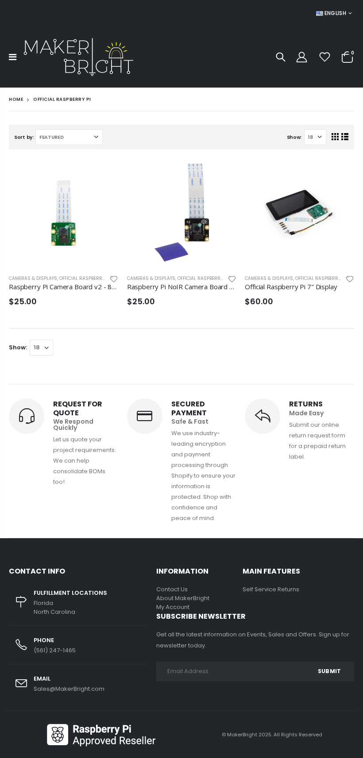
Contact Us (172, 589)
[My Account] (301, 57)
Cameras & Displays (33, 278)
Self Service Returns (271, 589)
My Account (172, 607)
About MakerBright (182, 598)
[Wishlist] (325, 57)
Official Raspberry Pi (84, 278)
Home (16, 99)
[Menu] (12, 57)
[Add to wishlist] (113, 278)
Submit (329, 671)
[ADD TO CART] (104, 173)
